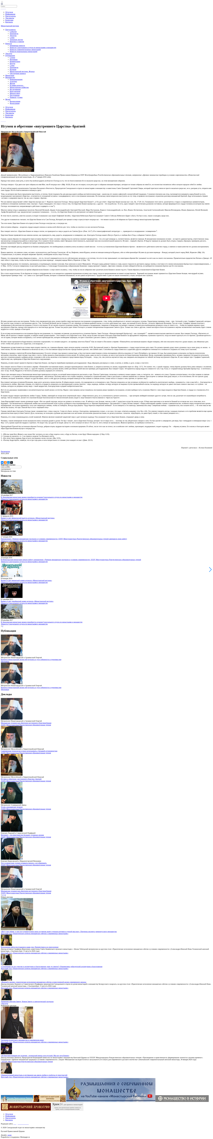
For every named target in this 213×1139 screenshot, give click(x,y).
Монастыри (9, 75)
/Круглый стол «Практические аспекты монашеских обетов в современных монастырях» (34, 933)
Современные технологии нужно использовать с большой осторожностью (29, 751)
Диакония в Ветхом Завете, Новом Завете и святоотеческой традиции (27, 1001)
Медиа (7, 99)
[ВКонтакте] (2, 462)
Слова (12, 38)
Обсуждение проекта (18, 73)
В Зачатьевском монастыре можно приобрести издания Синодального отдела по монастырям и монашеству (42, 497)
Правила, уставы (16, 97)
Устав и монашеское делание (12, 807)
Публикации (10, 55)
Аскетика (13, 81)
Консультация (15, 91)
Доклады (13, 36)
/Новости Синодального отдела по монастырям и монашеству (24, 499)
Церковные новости (17, 46)
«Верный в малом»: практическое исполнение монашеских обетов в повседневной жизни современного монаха (43, 982)
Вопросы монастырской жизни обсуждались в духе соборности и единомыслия (31, 659)
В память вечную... (17, 85)
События (13, 32)
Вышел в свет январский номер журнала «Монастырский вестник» (26, 580)
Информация (10, 14)
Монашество (10, 77)
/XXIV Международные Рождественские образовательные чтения (26, 725)
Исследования (15, 89)
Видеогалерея (15, 101)
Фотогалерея (14, 103)
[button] (210, 569)
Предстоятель (10, 30)
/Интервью (5, 661)
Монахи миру (15, 93)
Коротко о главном (17, 42)
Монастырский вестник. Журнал (22, 71)
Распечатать (5, 451)
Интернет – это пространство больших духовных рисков (22, 835)
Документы (9, 18)
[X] (11, 462)
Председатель (10, 16)
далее (9, 1135)
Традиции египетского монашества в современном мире (22, 1040)
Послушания (14, 95)
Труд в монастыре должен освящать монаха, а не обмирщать (24, 863)
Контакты (9, 22)
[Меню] (2, 4)
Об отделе (9, 12)
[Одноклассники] (5, 462)
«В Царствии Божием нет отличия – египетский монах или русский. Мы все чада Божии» (35, 1056)
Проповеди (14, 34)
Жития (12, 83)
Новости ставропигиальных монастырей (25, 49)
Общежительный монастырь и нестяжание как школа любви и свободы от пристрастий (34, 1075)
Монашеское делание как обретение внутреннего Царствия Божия (26, 723)
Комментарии (15, 61)
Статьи (12, 57)
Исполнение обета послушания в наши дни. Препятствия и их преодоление (29, 947)
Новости (8, 44)
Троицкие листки (16, 40)
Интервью (14, 59)
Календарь (9, 20)
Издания (13, 69)
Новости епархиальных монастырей (23, 51)
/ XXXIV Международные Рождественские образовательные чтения (27, 1061)
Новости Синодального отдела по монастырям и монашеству (33, 47)
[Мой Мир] (8, 462)
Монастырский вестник (10, 26)
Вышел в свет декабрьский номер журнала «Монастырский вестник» (27, 601)
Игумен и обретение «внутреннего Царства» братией (21, 779)
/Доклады (4, 1003)
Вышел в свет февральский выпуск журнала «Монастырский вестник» (28, 518)
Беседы (12, 63)
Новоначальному (16, 79)
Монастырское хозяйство (19, 87)
